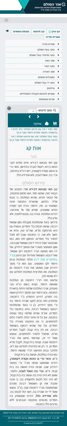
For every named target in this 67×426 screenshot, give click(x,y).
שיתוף (38, 124)
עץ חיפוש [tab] (38, 31)
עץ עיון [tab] (56, 31)
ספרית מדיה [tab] (53, 37)
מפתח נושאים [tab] (21, 31)
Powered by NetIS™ (33, 423)
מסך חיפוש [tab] (45, 110)
